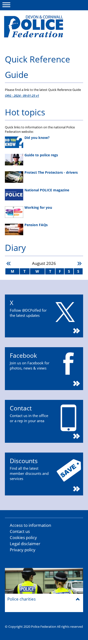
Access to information (30, 525)
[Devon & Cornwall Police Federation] (41, 28)
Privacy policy (22, 550)
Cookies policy (23, 537)
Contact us (20, 531)
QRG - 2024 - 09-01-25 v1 (22, 95)
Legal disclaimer (25, 543)
